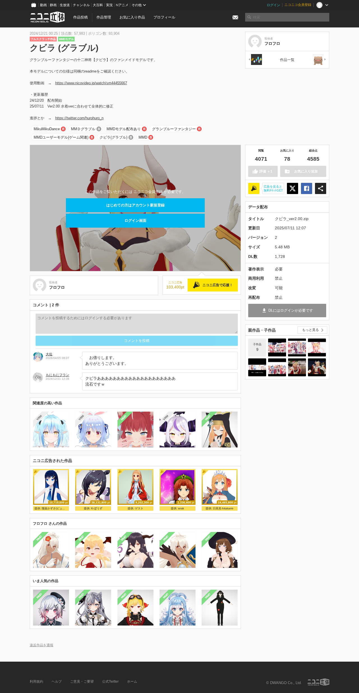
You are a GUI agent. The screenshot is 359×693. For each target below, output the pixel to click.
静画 (53, 5)
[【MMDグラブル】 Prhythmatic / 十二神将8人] (277, 367)
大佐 (49, 354)
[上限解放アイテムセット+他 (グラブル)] (255, 60)
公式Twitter (110, 681)
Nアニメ (122, 5)
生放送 (65, 5)
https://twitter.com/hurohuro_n (79, 118)
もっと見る (310, 330)
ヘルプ (57, 681)
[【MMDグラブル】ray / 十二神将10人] (297, 347)
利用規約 (36, 681)
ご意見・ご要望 (82, 681)
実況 (109, 5)
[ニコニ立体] (318, 681)
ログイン (273, 5)
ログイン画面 (135, 220)
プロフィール (164, 17)
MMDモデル (66, 39)
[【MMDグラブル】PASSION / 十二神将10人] (277, 347)
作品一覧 (287, 60)
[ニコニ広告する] (253, 188)
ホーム (132, 681)
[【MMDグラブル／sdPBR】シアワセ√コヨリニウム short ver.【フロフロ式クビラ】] (297, 367)
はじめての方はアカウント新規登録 (135, 205)
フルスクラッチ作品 (43, 39)
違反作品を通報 (41, 645)
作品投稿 (80, 17)
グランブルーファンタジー (174, 129)
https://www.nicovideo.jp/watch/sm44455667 (91, 83)
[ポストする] (292, 188)
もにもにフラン (57, 375)
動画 (43, 5)
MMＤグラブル (83, 129)
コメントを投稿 (136, 341)
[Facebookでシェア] (306, 188)
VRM (39, 417)
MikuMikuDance (47, 129)
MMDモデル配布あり (124, 129)
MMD (143, 137)
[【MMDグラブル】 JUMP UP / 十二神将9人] (257, 367)
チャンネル (81, 5)
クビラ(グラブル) (113, 137)
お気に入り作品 (132, 17)
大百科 (98, 5)
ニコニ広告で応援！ (217, 285)
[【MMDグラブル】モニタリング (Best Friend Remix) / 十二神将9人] (317, 347)
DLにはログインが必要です (290, 310)
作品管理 (103, 17)
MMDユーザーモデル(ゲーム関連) (61, 137)
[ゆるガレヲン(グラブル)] (319, 60)
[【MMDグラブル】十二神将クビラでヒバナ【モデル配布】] (317, 367)
